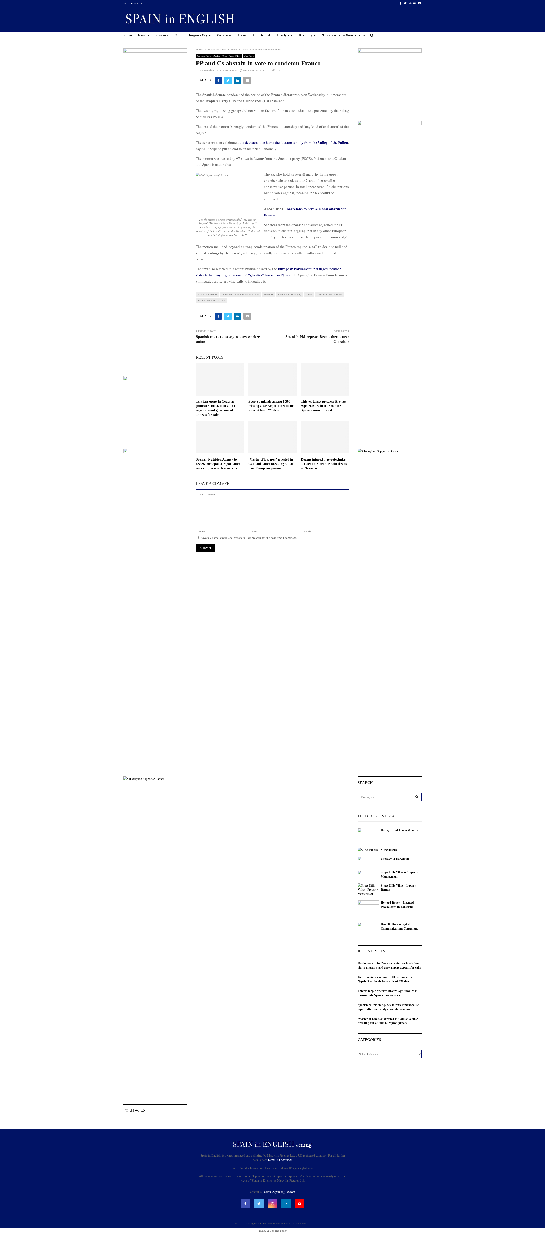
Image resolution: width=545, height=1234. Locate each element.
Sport (179, 35)
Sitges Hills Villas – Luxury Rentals (398, 887)
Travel (242, 35)
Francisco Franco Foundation (240, 294)
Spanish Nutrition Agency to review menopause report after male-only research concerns (218, 464)
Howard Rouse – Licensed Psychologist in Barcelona (397, 904)
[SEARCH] (417, 797)
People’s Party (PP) (289, 294)
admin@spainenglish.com (279, 1192)
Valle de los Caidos (329, 294)
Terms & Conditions (280, 1160)
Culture (222, 35)
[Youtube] (299, 1203)
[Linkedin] (286, 1203)
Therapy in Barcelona (395, 859)
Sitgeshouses (389, 850)
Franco (268, 294)
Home (127, 35)
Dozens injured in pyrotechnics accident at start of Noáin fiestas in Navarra (324, 464)
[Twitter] (259, 1203)
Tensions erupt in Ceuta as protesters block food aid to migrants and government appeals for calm (389, 965)
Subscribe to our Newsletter (342, 35)
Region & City (198, 35)
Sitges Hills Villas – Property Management (399, 874)
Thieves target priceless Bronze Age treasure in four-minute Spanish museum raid (323, 406)
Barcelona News (204, 56)
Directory (305, 35)
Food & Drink (262, 35)
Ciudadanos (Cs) (207, 294)
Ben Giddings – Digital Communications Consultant (399, 926)
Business (162, 35)
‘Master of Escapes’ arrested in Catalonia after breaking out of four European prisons (270, 464)
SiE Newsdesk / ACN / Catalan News (218, 70)
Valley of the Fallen (211, 300)
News (142, 35)
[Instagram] (272, 1203)
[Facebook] (245, 1203)
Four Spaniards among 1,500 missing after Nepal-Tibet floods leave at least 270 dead (271, 406)
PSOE (309, 294)
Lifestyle (283, 35)
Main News (249, 56)
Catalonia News (220, 56)
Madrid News (235, 56)
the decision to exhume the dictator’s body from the (294, 142)
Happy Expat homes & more (399, 830)
